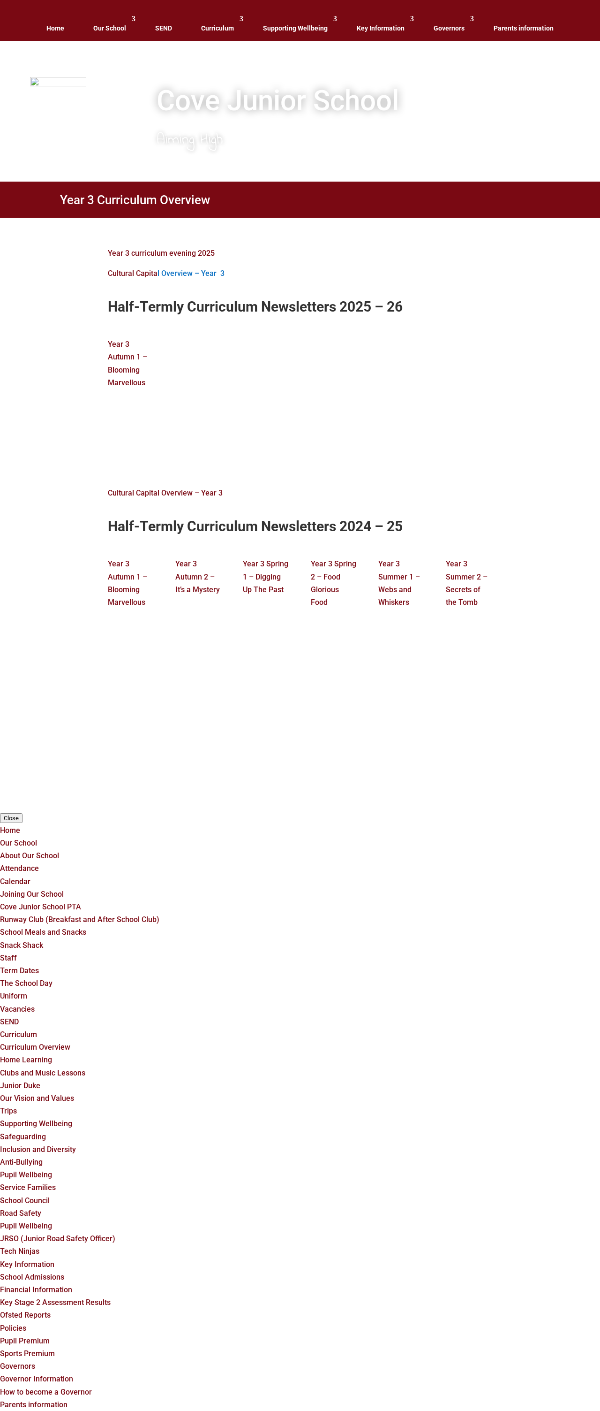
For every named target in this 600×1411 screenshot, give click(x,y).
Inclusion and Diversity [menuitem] (38, 1149)
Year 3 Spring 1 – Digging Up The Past (265, 576)
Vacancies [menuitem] (17, 1009)
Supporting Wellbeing (295, 28)
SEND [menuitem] (9, 1021)
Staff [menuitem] (8, 957)
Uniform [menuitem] (13, 996)
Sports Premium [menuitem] (27, 1353)
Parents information (524, 28)
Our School (109, 28)
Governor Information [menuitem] (36, 1378)
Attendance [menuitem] (19, 868)
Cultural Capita (133, 273)
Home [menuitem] (10, 830)
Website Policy (313, 764)
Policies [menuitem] (13, 1328)
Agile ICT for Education (392, 737)
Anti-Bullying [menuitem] (21, 1162)
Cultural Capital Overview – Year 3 (165, 492)
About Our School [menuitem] (29, 855)
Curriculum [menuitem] (18, 1034)
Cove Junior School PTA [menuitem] (40, 906)
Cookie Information (250, 764)
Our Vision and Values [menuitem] (37, 1098)
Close (11, 818)
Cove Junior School (243, 737)
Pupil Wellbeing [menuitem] (26, 1174)
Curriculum (217, 28)
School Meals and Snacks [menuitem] (43, 932)
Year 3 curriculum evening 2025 (161, 253)
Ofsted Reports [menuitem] (25, 1315)
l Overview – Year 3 (191, 273)
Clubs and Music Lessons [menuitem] (42, 1072)
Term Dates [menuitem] (19, 970)
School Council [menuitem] (25, 1200)
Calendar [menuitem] (15, 881)
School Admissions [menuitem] (32, 1277)
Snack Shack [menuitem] (21, 945)
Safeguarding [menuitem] (23, 1136)
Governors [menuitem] (17, 1366)
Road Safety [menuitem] (20, 1213)
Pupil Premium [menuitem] (25, 1340)
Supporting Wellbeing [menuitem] (36, 1123)
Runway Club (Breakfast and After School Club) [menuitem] (79, 919)
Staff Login (362, 764)
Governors (449, 28)
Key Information (381, 28)
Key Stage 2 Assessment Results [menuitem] (55, 1302)
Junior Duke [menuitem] (20, 1085)
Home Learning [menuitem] (26, 1059)
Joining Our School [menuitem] (32, 894)
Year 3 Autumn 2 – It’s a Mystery (197, 576)
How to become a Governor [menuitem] (46, 1392)
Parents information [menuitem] (34, 1404)
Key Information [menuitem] (27, 1264)
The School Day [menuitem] (26, 983)
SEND (163, 28)
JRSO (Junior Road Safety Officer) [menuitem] (57, 1238)
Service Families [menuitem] (28, 1187)
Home (55, 28)
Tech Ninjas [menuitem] (19, 1251)
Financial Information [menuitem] (36, 1289)
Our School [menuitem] (18, 843)
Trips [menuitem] (8, 1110)
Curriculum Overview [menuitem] (35, 1047)
